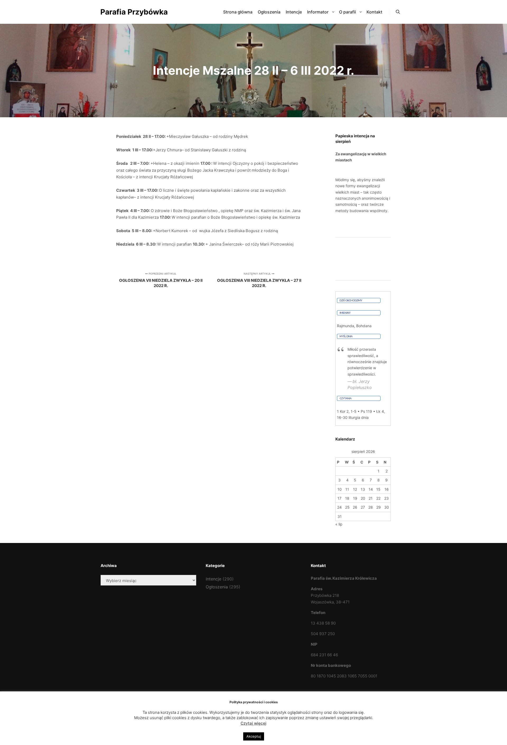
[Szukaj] (398, 11)
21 (371, 498)
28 (370, 507)
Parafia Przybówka (126, 11)
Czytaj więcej (253, 723)
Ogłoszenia (217, 586)
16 (386, 489)
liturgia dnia (359, 417)
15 (378, 489)
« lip (338, 524)
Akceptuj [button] (253, 736)
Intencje (213, 579)
